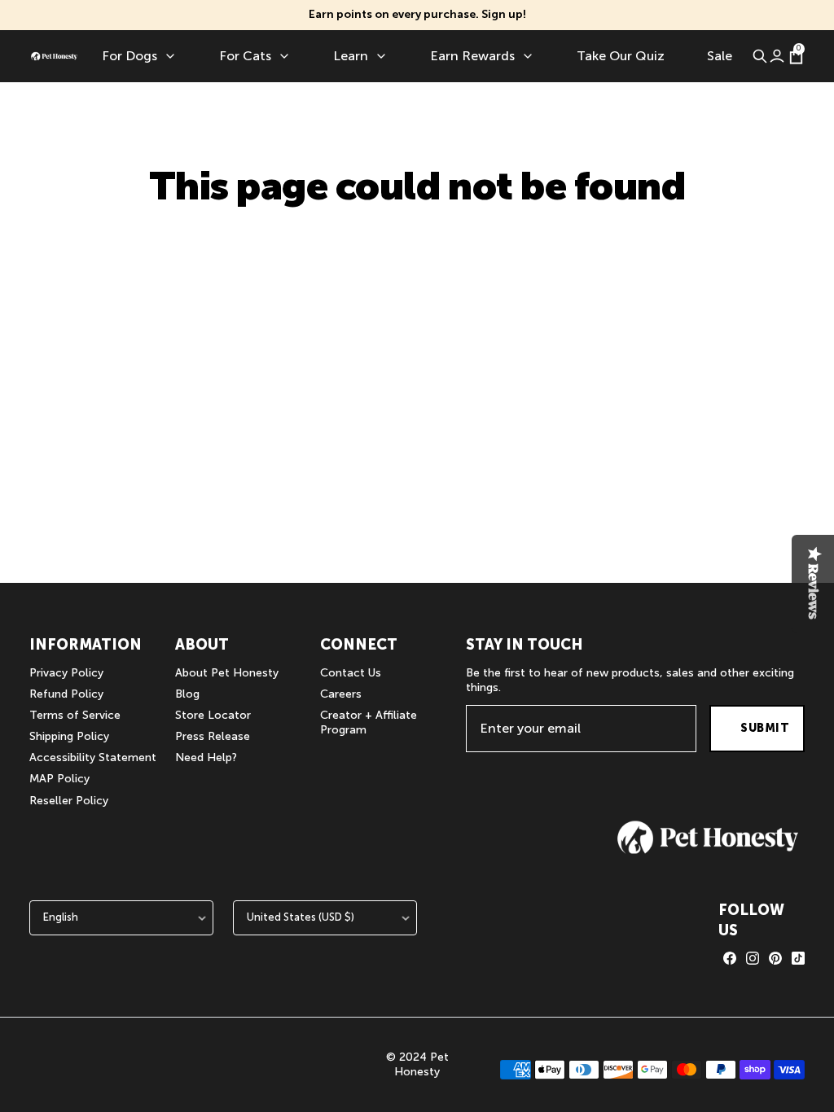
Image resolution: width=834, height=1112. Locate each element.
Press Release (212, 736)
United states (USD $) (300, 917)
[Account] (776, 56)
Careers (341, 694)
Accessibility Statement (92, 757)
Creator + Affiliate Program (368, 722)
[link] (729, 958)
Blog (187, 694)
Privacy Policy (66, 673)
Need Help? (206, 757)
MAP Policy (59, 779)
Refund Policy (66, 694)
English (60, 917)
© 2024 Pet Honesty (417, 1064)
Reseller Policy (68, 801)
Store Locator (213, 715)
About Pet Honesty (227, 673)
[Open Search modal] (760, 56)
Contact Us (350, 673)
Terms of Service (75, 715)
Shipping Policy (69, 736)
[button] (708, 837)
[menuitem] (139, 56)
